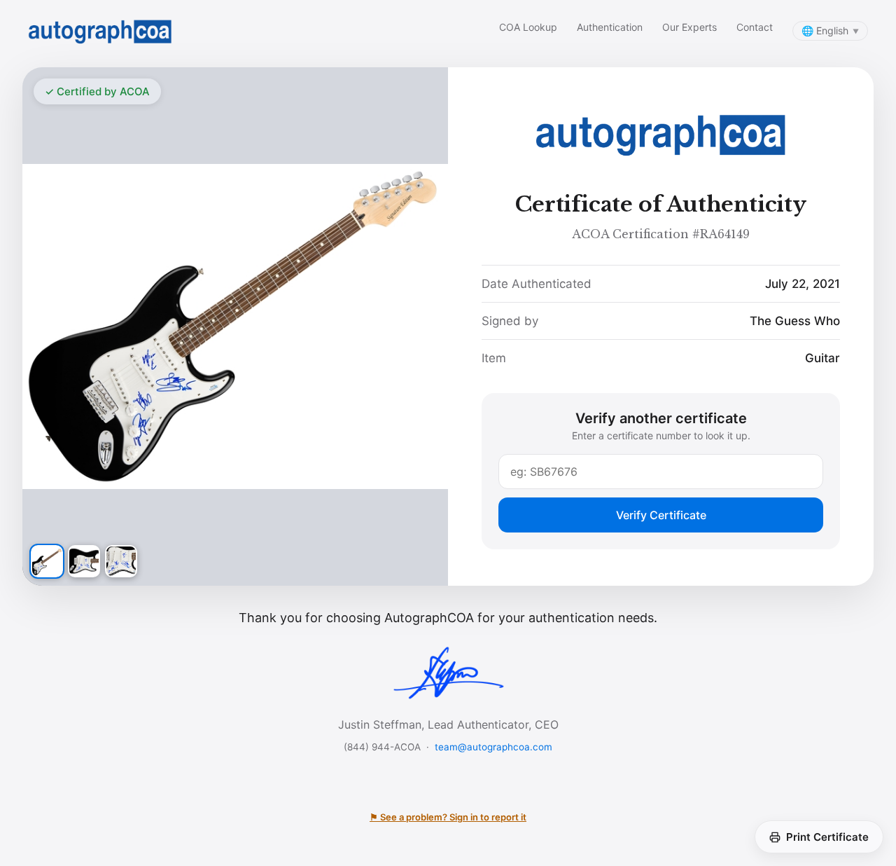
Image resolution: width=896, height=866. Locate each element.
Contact (754, 27)
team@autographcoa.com (493, 746)
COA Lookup (528, 27)
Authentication (610, 27)
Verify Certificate (661, 515)
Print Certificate (827, 837)
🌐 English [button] (830, 30)
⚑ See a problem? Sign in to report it (448, 817)
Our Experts (689, 27)
